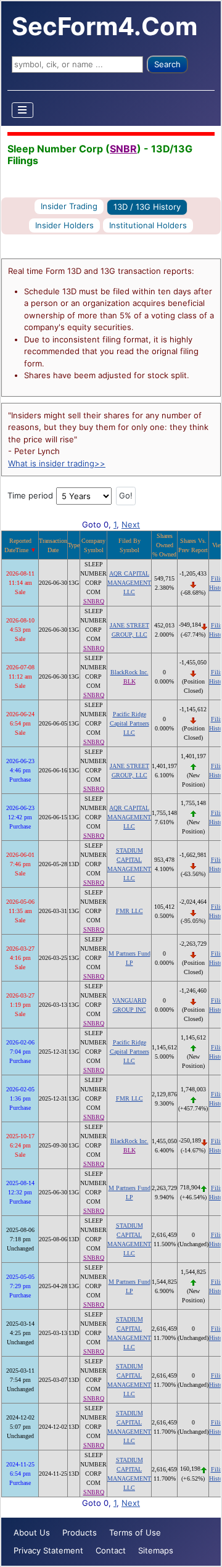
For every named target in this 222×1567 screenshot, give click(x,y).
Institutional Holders (148, 225)
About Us (32, 1532)
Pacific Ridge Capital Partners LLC (129, 723)
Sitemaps (155, 1550)
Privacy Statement (48, 1550)
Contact (111, 1550)
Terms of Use (135, 1532)
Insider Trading (69, 206)
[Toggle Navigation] (23, 110)
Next (130, 524)
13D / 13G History (147, 207)
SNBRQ (93, 601)
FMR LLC (129, 911)
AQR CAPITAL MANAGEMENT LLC (129, 582)
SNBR (123, 149)
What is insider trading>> (56, 463)
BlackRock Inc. (129, 672)
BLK (129, 681)
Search (167, 64)
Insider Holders (64, 225)
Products (79, 1532)
